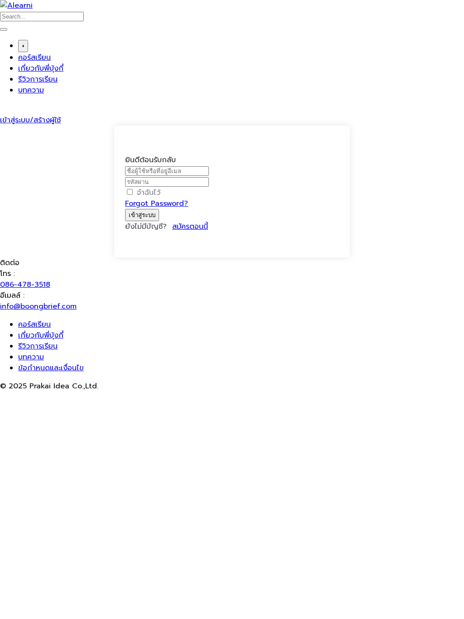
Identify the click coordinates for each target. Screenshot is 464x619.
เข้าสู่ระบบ (142, 215)
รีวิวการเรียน (38, 79)
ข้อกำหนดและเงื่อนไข (51, 368)
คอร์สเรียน (34, 57)
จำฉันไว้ (148, 192)
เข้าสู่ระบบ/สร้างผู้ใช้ (30, 120)
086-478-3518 (25, 284)
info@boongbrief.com (38, 306)
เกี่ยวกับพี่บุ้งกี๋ (40, 68)
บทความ (31, 90)
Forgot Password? (156, 203)
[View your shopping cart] (5, 109)
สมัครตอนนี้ (190, 226)
